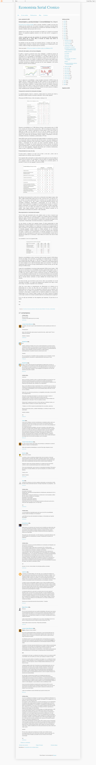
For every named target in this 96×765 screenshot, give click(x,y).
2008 (65, 81)
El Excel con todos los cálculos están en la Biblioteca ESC (40, 48)
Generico (24, 453)
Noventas (48, 308)
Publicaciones (33, 15)
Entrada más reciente (23, 745)
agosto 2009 (67, 66)
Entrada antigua (54, 745)
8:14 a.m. (24, 371)
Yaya (23, 480)
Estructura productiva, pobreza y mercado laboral (70, 64)
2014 (65, 30)
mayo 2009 (67, 71)
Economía (25, 308)
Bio (18, 15)
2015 (65, 28)
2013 (65, 31)
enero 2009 (67, 78)
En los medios (24, 15)
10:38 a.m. (24, 740)
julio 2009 (67, 68)
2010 (65, 37)
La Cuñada (66, 53)
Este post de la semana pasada (26, 24)
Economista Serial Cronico (39, 7)
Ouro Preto (66, 56)
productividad (52, 308)
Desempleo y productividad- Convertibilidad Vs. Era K (70, 49)
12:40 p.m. (24, 519)
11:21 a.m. (24, 449)
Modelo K (44, 308)
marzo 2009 (67, 75)
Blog (40, 15)
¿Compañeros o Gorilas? (69, 47)
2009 (65, 38)
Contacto (45, 15)
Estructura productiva (31, 308)
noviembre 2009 (68, 42)
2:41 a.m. (24, 624)
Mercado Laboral (39, 308)
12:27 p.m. (24, 476)
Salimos (66, 61)
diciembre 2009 (68, 40)
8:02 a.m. (24, 692)
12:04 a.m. (24, 320)
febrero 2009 (67, 77)
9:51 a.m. (24, 437)
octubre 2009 (67, 43)
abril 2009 (67, 73)
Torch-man (66, 55)
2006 (65, 84)
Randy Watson (25, 523)
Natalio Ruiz (24, 341)
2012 (65, 33)
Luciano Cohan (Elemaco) (27, 324)
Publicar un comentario (25, 742)
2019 (65, 23)
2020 (65, 21)
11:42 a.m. (24, 568)
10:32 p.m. (24, 506)
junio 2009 (67, 70)
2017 (65, 24)
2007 (65, 82)
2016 (65, 26)
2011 (65, 35)
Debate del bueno (68, 51)
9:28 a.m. (24, 416)
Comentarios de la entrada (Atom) (31, 747)
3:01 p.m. (24, 539)
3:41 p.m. (24, 485)
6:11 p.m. (24, 603)
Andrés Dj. (24, 572)
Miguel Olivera (25, 607)
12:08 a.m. (24, 337)
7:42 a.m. (24, 358)
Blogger (54, 755)
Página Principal (39, 745)
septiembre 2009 (68, 45)
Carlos (23, 420)
